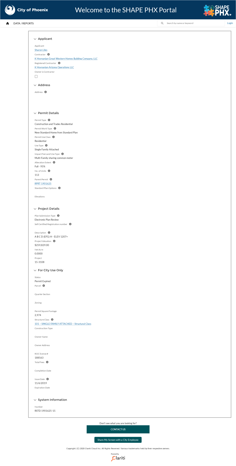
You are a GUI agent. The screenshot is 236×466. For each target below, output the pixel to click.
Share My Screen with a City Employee (118, 439)
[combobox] (196, 23)
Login (230, 23)
